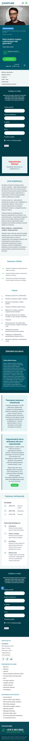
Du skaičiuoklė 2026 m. (9, 718)
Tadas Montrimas (8, 47)
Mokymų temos (6, 74)
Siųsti (6, 146)
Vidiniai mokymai (8, 685)
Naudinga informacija (9, 711)
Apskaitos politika (8, 708)
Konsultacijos (7, 689)
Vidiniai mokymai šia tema (9, 84)
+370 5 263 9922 (6, 655)
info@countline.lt (6, 652)
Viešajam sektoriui (8, 683)
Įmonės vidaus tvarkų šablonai (11, 699)
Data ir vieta (5, 79)
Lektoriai (5, 671)
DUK (4, 678)
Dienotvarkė (5, 82)
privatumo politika (16, 140)
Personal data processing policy (12, 676)
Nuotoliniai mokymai (9, 687)
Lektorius (5, 77)
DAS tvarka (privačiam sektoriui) (12, 702)
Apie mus (6, 667)
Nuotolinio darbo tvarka (9, 713)
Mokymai (5, 669)
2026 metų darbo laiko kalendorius (13, 715)
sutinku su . (13, 140)
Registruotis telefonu (13, 51)
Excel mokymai (7, 697)
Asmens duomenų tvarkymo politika (13, 673)
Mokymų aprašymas (8, 72)
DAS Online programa (9, 704)
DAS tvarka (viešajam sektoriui (11, 706)
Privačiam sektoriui (8, 680)
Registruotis (9, 59)
